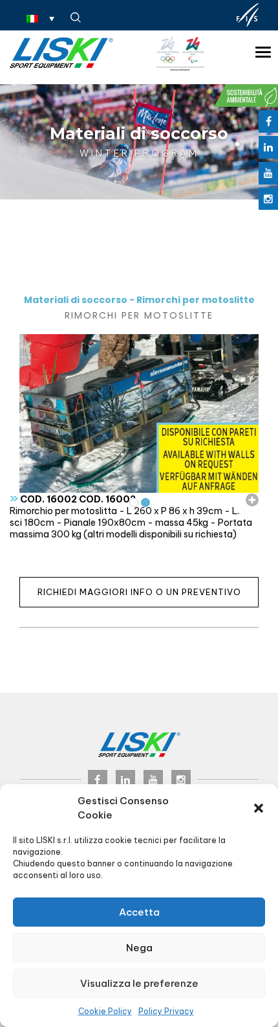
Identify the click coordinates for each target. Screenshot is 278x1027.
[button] (258, 808)
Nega (139, 948)
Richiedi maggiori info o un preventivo (139, 592)
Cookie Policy (105, 1011)
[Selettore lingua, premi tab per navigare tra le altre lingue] (40, 18)
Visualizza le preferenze (139, 983)
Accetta (139, 912)
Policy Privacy (166, 1011)
